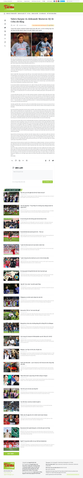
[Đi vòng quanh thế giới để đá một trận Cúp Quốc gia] (11, 275)
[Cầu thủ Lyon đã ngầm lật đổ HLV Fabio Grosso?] (11, 197)
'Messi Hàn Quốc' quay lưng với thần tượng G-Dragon (33, 375)
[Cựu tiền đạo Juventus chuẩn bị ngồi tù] (11, 406)
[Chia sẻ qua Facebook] (5, 24)
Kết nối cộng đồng (51, 13)
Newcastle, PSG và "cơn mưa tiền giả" (30, 310)
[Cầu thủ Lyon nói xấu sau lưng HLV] (11, 393)
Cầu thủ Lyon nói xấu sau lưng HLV (29, 388)
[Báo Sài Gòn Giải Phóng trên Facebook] (54, 1)
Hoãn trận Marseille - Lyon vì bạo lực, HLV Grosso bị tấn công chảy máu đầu (37, 363)
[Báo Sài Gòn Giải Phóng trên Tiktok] (58, 1)
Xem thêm (10, 453)
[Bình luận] (5, 42)
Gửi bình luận (48, 181)
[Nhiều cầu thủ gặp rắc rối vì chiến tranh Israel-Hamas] (11, 419)
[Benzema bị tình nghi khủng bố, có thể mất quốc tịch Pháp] (11, 432)
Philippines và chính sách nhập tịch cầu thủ (31, 297)
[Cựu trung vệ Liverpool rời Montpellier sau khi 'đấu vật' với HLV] (11, 341)
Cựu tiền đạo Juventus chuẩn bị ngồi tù (30, 402)
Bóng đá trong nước (11, 13)
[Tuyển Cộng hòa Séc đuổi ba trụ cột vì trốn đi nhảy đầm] (11, 262)
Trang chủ (5, 13)
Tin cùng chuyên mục (12, 190)
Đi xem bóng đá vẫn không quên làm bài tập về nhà (33, 218)
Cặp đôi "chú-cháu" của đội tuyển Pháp (30, 284)
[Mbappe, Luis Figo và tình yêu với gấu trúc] (11, 354)
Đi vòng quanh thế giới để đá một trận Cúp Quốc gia (33, 271)
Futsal (29, 13)
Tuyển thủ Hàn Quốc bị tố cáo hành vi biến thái (32, 245)
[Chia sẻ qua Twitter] (5, 27)
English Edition (27, 1)
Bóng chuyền (35, 13)
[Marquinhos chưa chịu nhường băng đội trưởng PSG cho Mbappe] (11, 328)
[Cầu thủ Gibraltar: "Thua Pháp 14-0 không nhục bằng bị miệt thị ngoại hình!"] (11, 210)
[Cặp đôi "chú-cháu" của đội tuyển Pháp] (11, 288)
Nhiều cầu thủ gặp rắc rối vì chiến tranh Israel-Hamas (33, 415)
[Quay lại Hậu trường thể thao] (5, 45)
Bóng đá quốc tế (22, 13)
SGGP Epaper (49, 1)
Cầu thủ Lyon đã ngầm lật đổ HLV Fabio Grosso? (32, 192)
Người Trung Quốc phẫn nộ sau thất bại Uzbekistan (33, 441)
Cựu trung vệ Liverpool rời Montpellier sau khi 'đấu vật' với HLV (36, 336)
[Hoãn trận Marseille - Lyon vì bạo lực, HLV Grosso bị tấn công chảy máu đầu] (11, 367)
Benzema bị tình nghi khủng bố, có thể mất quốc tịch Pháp (35, 428)
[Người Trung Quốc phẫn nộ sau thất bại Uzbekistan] (11, 445)
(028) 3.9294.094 (7, 472)
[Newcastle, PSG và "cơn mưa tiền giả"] (11, 315)
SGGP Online (19, 1)
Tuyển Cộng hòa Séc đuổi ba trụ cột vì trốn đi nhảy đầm (34, 258)
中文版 (43, 1)
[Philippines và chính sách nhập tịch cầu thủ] (11, 301)
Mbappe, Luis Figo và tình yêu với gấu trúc (31, 349)
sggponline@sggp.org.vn (9, 474)
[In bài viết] (5, 34)
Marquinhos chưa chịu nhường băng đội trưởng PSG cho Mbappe (36, 323)
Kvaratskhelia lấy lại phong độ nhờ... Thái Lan (31, 232)
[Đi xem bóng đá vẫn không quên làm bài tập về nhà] (11, 223)
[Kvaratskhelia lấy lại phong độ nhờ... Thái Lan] (11, 236)
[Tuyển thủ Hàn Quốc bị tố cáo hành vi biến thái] (11, 249)
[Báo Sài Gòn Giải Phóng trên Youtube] (56, 1)
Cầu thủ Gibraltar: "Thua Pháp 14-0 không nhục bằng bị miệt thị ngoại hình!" (36, 206)
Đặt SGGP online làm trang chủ (73, 474)
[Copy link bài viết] (5, 38)
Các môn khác (42, 13)
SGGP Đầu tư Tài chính (36, 1)
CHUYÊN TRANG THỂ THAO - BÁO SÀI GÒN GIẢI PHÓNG (9, 7)
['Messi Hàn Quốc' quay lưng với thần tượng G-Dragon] (11, 380)
